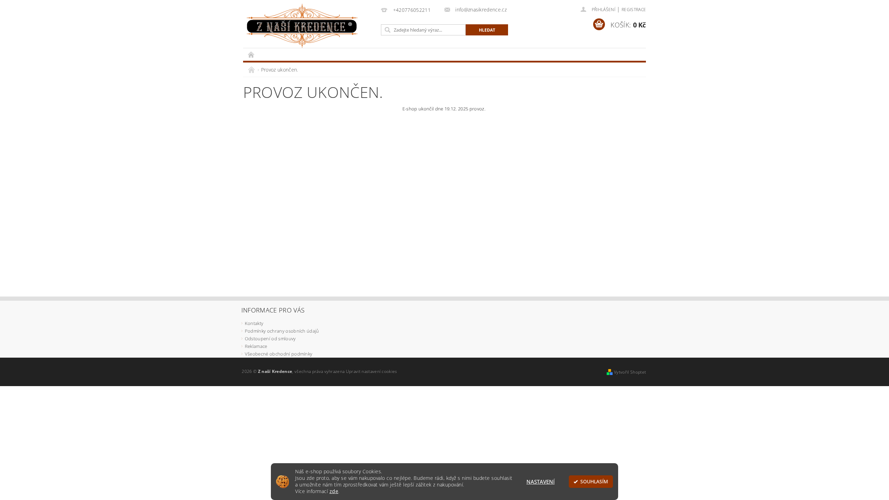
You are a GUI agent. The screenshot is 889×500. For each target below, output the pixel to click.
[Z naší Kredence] (302, 25)
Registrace (634, 9)
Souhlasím (594, 481)
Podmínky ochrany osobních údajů (282, 331)
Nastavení (540, 481)
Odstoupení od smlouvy (270, 338)
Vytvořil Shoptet (630, 372)
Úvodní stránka (251, 54)
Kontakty (254, 323)
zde (334, 491)
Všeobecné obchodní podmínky (279, 354)
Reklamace (256, 346)
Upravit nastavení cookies (371, 371)
